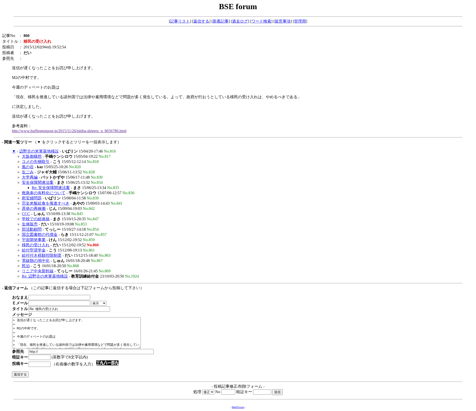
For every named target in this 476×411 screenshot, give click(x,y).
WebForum (238, 407)
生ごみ (28, 172)
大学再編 (30, 177)
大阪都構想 (32, 156)
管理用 (300, 21)
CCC (26, 214)
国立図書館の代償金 (40, 234)
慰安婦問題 (32, 198)
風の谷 (28, 167)
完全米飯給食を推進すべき (45, 203)
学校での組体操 (36, 219)
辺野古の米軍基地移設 (39, 151)
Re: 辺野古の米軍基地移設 (45, 276)
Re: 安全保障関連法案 (51, 188)
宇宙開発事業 (34, 240)
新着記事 (221, 21)
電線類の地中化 (36, 260)
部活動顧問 (32, 229)
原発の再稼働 (34, 208)
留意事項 (283, 21)
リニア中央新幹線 (38, 271)
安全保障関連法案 (38, 182)
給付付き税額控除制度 (41, 255)
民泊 (26, 266)
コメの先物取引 (36, 161)
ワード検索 (261, 21)
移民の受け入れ (36, 245)
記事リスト (180, 21)
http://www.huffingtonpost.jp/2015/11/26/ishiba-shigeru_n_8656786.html (69, 131)
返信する (201, 21)
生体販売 (30, 224)
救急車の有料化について (43, 193)
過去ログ (240, 21)
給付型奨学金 (34, 250)
